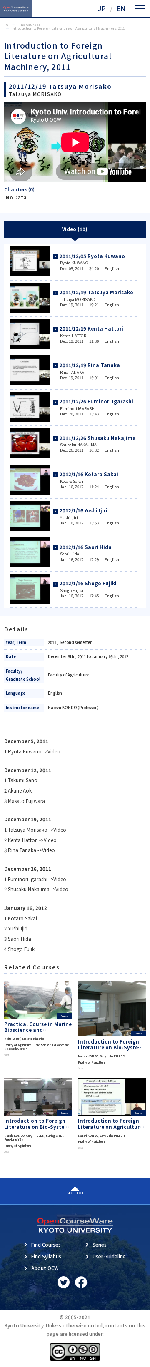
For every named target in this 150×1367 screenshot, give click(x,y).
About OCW (44, 1268)
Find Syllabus (46, 1256)
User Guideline (109, 1256)
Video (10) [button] (75, 229)
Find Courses (46, 1244)
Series (99, 1244)
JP (102, 8)
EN (121, 8)
